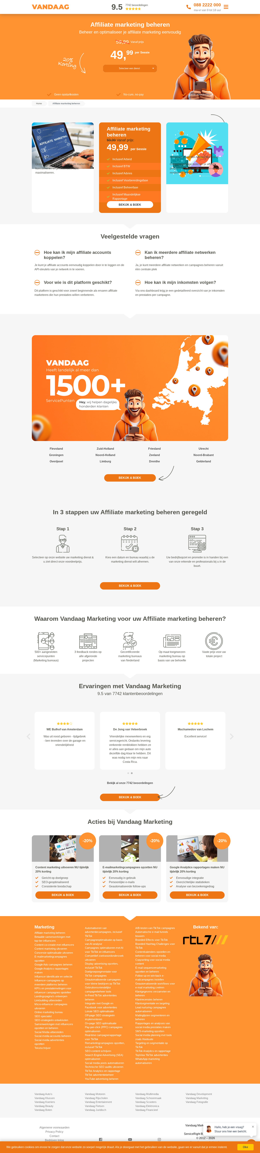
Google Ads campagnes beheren (53, 964)
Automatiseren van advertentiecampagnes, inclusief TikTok (103, 931)
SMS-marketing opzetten (149, 1031)
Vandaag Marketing (197, 1098)
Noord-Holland (105, 455)
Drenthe (154, 461)
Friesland (154, 448)
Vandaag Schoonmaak (148, 1098)
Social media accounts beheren (52, 1035)
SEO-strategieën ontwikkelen (51, 1020)
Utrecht (204, 448)
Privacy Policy (54, 1131)
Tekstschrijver (42, 1047)
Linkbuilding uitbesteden (48, 1000)
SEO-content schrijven (98, 1050)
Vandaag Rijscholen (96, 1098)
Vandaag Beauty (43, 1105)
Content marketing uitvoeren (50, 948)
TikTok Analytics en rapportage (102, 1070)
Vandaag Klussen (44, 1098)
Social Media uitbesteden (48, 1032)
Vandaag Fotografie (197, 1101)
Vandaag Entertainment (98, 1101)
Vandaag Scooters (146, 1101)
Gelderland (203, 461)
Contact (54, 1135)
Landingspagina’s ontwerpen (50, 996)
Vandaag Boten (43, 1109)
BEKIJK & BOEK (130, 204)
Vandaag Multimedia (147, 1093)
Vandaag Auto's (43, 1093)
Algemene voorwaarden (54, 1127)
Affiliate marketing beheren (49, 932)
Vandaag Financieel (146, 1109)
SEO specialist (43, 1016)
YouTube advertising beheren (101, 1078)
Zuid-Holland (105, 448)
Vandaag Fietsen (94, 1105)
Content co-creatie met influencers (54, 944)
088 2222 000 (207, 4)
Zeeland (154, 455)
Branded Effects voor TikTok (151, 939)
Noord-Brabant (203, 455)
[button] (35, 252)
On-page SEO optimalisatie (100, 1023)
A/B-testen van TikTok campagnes (155, 927)
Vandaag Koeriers (44, 1101)
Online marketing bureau (48, 1012)
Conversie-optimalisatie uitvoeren (53, 952)
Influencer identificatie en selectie (53, 976)
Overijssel (56, 461)
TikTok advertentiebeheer (99, 1074)
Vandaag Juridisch (95, 1109)
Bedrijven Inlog (54, 1140)
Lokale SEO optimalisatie (99, 1011)
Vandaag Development (199, 1093)
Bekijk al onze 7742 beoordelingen (130, 782)
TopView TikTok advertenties (151, 1055)
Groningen (56, 455)
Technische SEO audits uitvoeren (104, 1066)
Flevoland (56, 448)
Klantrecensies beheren (149, 999)
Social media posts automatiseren (104, 1062)
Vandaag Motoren (95, 1093)
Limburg (105, 461)
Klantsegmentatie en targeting (152, 1003)
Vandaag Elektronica (147, 1105)
